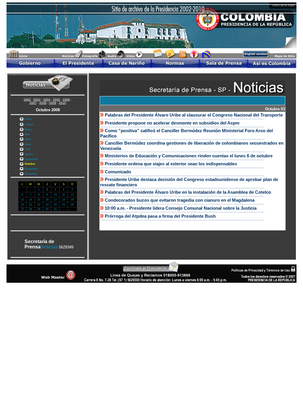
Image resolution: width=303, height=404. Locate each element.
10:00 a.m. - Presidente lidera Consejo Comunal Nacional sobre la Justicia (181, 208)
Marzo (28, 129)
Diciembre (31, 173)
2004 (46, 99)
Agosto (29, 154)
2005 (56, 99)
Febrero (29, 124)
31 (55, 209)
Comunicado (118, 171)
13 (22, 199)
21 (30, 204)
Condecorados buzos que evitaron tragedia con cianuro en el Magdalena (179, 200)
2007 (33, 102)
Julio (27, 149)
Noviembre (31, 168)
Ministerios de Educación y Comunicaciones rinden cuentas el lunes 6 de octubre (189, 155)
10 (55, 194)
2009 (52, 102)
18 (63, 199)
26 (72, 204)
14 (30, 199)
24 (55, 204)
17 (55, 199)
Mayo (28, 139)
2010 (62, 102)
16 (47, 199)
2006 (66, 99)
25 (63, 204)
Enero (28, 118)
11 (63, 194)
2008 (42, 102)
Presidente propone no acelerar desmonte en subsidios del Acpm (172, 122)
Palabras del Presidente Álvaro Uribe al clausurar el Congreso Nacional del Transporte (194, 114)
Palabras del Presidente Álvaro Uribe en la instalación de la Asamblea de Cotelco (188, 192)
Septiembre (31, 159)
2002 (27, 99)
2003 (37, 99)
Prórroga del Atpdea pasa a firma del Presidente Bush (160, 216)
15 (38, 199)
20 (22, 204)
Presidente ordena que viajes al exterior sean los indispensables (171, 163)
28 (30, 209)
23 (47, 204)
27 (22, 209)
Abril (27, 134)
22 (38, 204)
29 (38, 209)
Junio (28, 144)
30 (47, 209)
